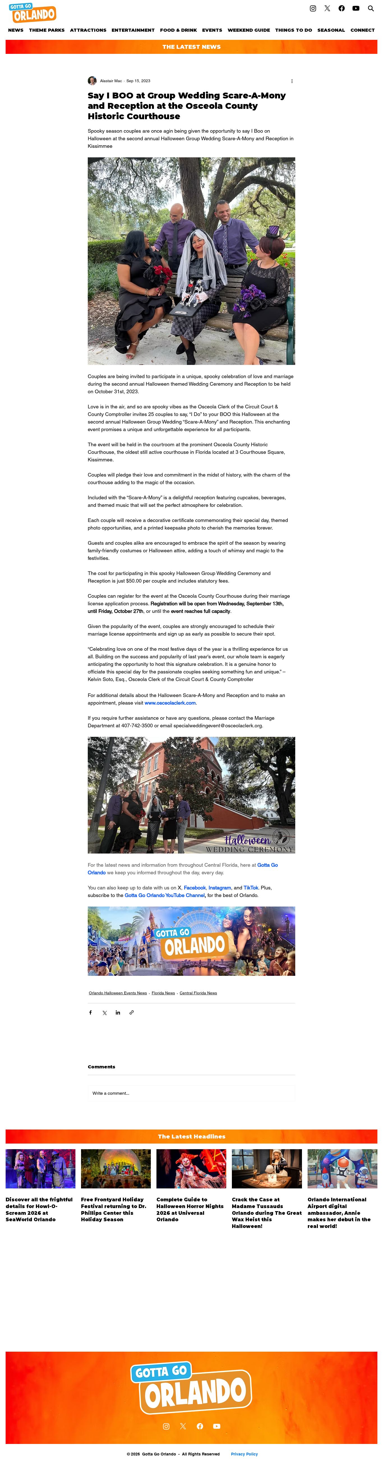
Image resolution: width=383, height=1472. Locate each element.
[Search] (371, 8)
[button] (47, 30)
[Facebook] (342, 8)
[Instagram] (313, 8)
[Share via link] (131, 1012)
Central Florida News (198, 993)
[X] (327, 8)
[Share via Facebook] (90, 1012)
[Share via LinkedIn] (118, 1012)
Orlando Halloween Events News (118, 993)
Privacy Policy (244, 1454)
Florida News (163, 993)
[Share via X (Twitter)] (104, 1012)
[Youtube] (356, 8)
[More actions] (292, 80)
